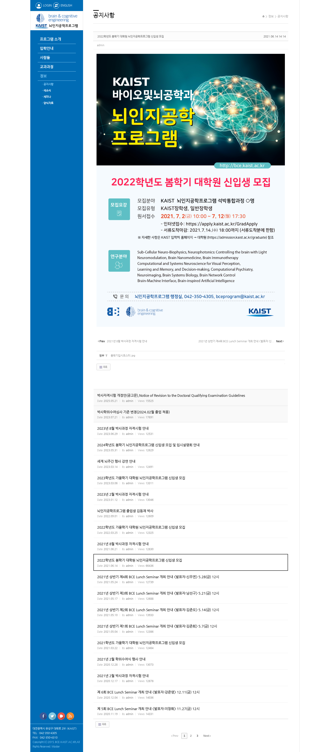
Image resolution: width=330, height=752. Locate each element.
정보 (43, 76)
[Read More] (190, 430)
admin (100, 45)
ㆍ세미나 (46, 96)
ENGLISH (66, 5)
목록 (105, 367)
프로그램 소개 (50, 39)
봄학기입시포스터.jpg (123, 355)
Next (206, 735)
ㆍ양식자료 (47, 103)
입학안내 (46, 48)
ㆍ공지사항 (47, 84)
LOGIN (47, 5)
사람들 (45, 57)
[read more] (190, 397)
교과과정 (46, 67)
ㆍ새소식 (46, 90)
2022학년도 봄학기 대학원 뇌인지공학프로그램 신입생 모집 (130, 36)
